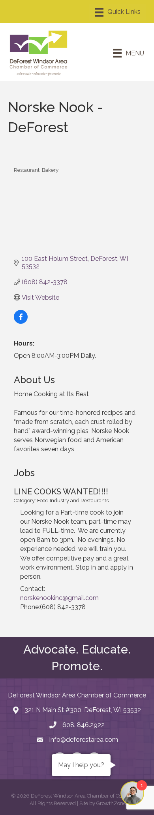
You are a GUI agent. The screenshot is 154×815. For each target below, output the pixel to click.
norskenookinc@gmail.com (59, 598)
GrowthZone (111, 803)
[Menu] (117, 12)
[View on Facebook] (21, 321)
